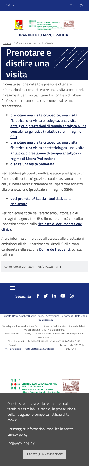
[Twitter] (43, 296)
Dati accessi (67, 316)
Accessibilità (52, 316)
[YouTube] (60, 296)
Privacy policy (20, 316)
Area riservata (45, 320)
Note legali (80, 316)
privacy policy (22, 443)
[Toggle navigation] (7, 24)
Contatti (7, 316)
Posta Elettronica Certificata (39, 349)
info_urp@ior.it (13, 349)
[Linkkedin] (52, 296)
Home (7, 43)
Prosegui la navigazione (45, 454)
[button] (10, 6)
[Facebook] (35, 296)
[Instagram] (69, 296)
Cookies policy (36, 316)
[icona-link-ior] (44, 386)
